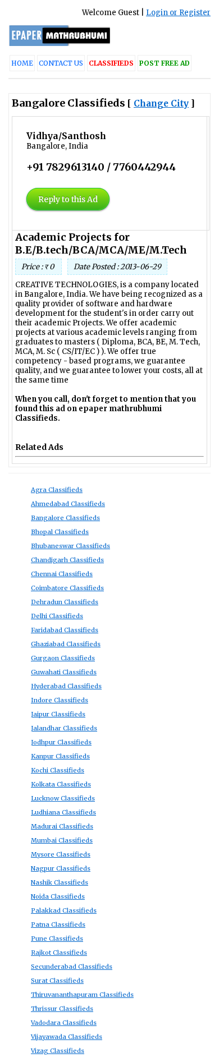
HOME (22, 63)
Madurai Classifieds (62, 826)
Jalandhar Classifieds (64, 728)
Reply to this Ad (68, 199)
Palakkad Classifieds (64, 910)
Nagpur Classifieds (60, 868)
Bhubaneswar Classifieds (70, 546)
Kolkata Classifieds (61, 784)
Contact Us (61, 63)
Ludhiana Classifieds (63, 812)
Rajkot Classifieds (59, 952)
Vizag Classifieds (57, 1051)
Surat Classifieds (57, 981)
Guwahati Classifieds (64, 672)
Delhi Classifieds (57, 616)
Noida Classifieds (58, 896)
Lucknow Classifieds (63, 798)
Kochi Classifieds (57, 770)
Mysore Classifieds (60, 854)
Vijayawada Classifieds (66, 1037)
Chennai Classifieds (62, 574)
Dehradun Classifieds (64, 602)
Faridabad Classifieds (64, 630)
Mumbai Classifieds (62, 840)
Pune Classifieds (57, 938)
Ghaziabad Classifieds (66, 644)
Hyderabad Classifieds (66, 686)
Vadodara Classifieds (64, 1023)
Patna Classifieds (58, 924)
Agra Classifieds (57, 490)
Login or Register (178, 12)
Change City (161, 103)
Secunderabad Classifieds (71, 966)
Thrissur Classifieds (62, 1009)
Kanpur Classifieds (60, 756)
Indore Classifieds (59, 700)
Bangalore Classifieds (65, 518)
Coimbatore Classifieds (67, 588)
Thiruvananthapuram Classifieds (82, 995)
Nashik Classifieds (59, 882)
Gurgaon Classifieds (63, 658)
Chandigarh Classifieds (67, 560)
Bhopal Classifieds (60, 532)
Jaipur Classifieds (58, 714)
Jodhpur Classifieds (61, 742)
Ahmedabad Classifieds (68, 504)
